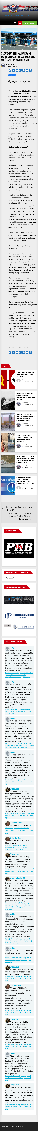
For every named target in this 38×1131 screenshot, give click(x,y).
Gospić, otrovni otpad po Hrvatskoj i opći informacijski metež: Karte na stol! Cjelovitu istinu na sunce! (19, 745)
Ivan (23, 379)
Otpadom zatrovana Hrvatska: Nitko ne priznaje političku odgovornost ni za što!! (25, 480)
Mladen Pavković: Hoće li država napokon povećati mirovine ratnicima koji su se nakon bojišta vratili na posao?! (19, 905)
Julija (12, 648)
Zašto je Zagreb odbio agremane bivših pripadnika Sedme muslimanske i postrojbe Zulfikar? (19, 941)
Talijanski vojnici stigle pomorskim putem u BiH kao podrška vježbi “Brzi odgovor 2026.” (25, 459)
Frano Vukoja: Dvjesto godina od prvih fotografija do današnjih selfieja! (25, 396)
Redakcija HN (10, 64)
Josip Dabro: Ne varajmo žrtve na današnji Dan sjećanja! (25, 374)
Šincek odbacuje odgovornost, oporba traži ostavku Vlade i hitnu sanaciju (19, 828)
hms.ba (11, 347)
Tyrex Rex (14, 789)
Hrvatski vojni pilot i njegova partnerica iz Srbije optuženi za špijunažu (24, 438)
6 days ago (10, 713)
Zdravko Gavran (17, 823)
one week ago (22, 747)
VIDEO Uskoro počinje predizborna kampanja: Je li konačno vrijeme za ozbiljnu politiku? (25, 417)
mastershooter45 (17, 878)
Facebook (10, 578)
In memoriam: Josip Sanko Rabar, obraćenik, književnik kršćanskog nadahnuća (16, 847)
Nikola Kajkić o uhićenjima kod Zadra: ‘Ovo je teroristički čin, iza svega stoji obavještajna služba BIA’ (19, 675)
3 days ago (26, 677)
